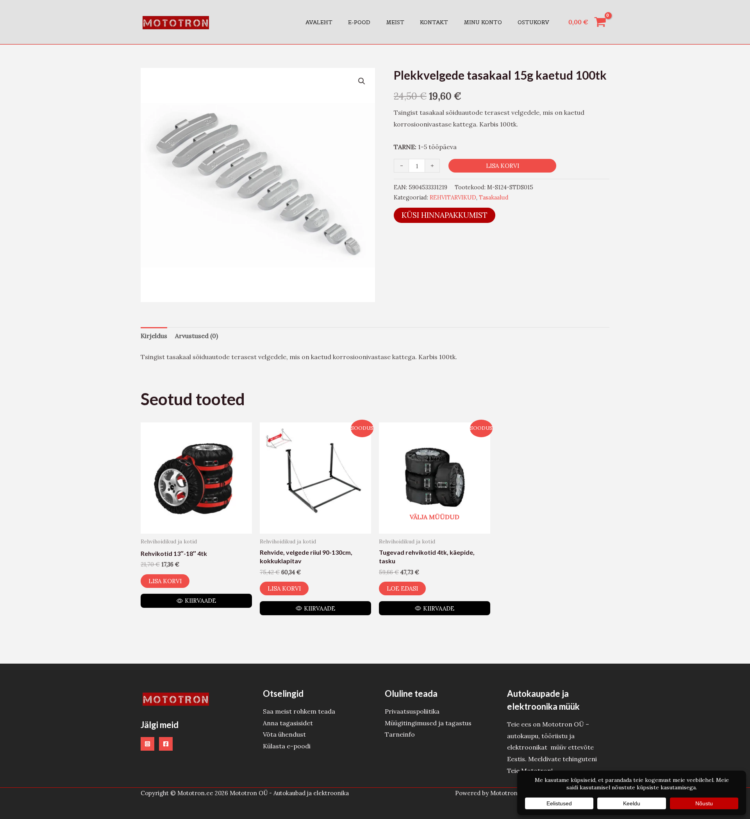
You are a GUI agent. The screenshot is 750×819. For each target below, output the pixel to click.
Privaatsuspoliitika (412, 711)
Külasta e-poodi (287, 746)
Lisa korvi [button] (165, 581)
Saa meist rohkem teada (299, 711)
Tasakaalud (494, 197)
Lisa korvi (502, 165)
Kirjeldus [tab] (154, 336)
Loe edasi (402, 588)
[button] (362, 81)
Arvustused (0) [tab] (196, 336)
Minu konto (483, 22)
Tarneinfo (400, 734)
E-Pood (359, 22)
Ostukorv (533, 22)
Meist (395, 22)
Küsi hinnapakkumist (445, 215)
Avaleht (318, 22)
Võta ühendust (284, 734)
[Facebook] (166, 744)
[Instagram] (147, 744)
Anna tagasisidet (288, 723)
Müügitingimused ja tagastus (428, 723)
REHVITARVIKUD (453, 197)
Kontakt (434, 22)
